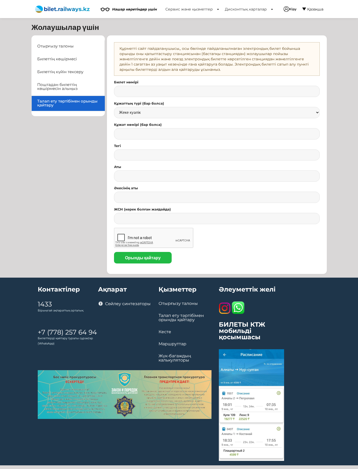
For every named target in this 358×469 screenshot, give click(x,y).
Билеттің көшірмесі (57, 59)
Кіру (292, 9)
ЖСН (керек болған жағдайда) (142, 209)
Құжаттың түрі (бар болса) (139, 103)
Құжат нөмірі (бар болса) (138, 124)
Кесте (165, 332)
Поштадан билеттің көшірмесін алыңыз (57, 86)
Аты (117, 167)
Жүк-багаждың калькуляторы (175, 358)
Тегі (117, 146)
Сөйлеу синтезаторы (127, 303)
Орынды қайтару (143, 257)
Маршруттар (172, 344)
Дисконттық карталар (246, 9)
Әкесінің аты (126, 188)
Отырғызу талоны (55, 46)
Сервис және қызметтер (189, 9)
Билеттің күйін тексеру (60, 71)
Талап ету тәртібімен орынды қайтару (67, 103)
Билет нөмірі (126, 82)
